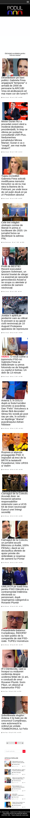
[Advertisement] (15, 35)
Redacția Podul (16, 764)
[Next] (22, 743)
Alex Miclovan (5, 428)
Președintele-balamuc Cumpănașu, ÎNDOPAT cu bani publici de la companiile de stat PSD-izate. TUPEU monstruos (14, 635)
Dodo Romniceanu (6, 242)
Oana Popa (5, 691)
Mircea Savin (16, 797)
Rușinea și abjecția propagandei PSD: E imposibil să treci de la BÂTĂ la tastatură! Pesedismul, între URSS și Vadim (14, 459)
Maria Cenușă (5, 97)
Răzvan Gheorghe (17, 772)
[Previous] (7, 743)
